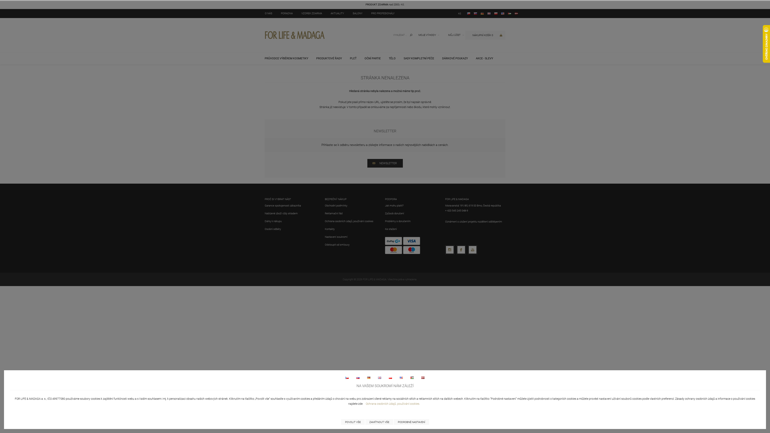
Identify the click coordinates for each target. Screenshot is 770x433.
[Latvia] (423, 377)
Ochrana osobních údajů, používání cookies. (393, 403)
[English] (379, 377)
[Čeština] (347, 377)
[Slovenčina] (358, 377)
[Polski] (390, 377)
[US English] (401, 377)
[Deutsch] (369, 377)
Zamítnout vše (379, 422)
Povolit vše (353, 422)
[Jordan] (412, 377)
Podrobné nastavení (411, 422)
